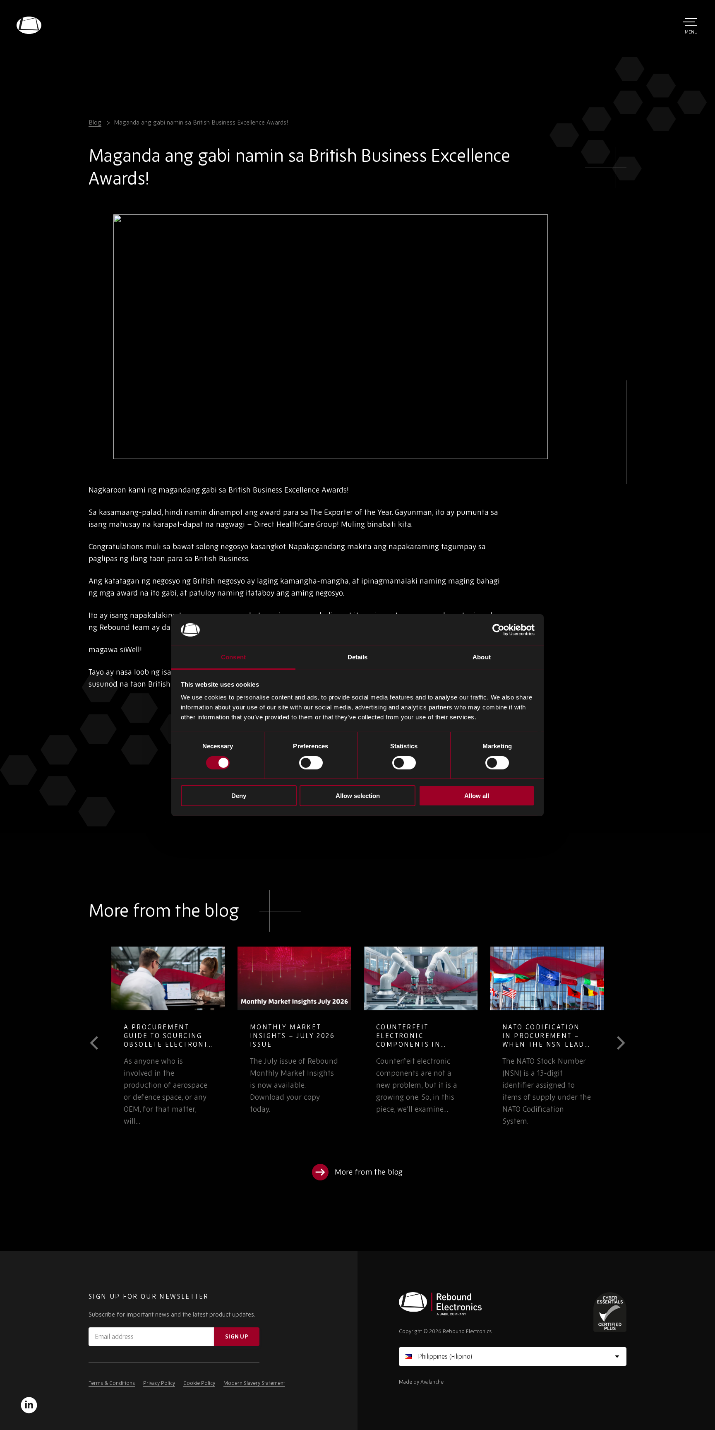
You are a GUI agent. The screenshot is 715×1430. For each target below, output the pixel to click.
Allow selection (358, 795)
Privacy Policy (159, 1383)
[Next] (615, 1043)
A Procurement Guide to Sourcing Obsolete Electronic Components (168, 1040)
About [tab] (482, 657)
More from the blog (369, 1172)
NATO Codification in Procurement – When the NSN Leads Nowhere (545, 1040)
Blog (95, 122)
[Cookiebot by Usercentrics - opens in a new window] (498, 630)
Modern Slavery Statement (254, 1383)
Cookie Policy (199, 1383)
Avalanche (432, 1381)
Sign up (236, 1336)
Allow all (476, 795)
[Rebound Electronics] (29, 25)
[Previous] (100, 1043)
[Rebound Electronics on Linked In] (29, 1405)
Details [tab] (358, 657)
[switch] (311, 762)
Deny (238, 795)
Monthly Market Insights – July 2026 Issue (292, 1035)
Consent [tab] (233, 657)
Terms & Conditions (112, 1383)
